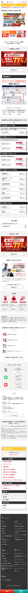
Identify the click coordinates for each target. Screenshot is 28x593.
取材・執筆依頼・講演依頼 (6, 563)
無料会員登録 (3, 526)
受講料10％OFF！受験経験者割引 (10, 472)
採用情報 (2, 556)
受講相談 (2, 531)
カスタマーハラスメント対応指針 (20, 534)
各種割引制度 (6, 466)
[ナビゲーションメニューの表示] (2, 1)
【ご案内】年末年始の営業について (8, 408)
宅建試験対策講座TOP (8, 448)
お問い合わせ (3, 533)
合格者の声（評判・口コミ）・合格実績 (11, 485)
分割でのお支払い (4, 544)
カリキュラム (6, 494)
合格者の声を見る (14, 69)
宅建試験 (14, 5)
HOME (2, 521)
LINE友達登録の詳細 (18, 379)
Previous (2, 20)
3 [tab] (15, 28)
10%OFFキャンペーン (19, 7)
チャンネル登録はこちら (18, 386)
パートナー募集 (4, 560)
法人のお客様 (3, 558)
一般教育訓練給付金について (20, 539)
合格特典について (6, 488)
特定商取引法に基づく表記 (19, 526)
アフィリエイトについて (19, 528)
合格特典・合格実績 (7, 483)
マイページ (3, 523)
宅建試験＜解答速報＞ (7, 461)
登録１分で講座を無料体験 (8, 477)
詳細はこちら (5, 309)
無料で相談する (14, 287)
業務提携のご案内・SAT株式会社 (7, 565)
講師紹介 (5, 505)
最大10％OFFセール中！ (14, 454)
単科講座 (5, 497)
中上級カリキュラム (20, 110)
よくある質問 (3, 542)
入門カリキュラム (11, 110)
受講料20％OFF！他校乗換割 (9, 469)
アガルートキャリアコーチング (20, 562)
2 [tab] (14, 28)
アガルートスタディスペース (19, 568)
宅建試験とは (5, 316)
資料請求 (2, 528)
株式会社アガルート (4, 553)
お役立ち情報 (6, 502)
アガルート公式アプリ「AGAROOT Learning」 (13, 480)
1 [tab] (12, 28)
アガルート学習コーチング (19, 553)
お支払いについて (18, 537)
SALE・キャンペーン (7, 464)
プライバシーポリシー (18, 523)
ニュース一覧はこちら (14, 415)
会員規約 (16, 521)
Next (26, 20)
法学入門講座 (6, 499)
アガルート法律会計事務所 (6, 580)
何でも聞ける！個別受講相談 (9, 474)
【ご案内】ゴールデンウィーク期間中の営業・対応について (12, 403)
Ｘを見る (18, 372)
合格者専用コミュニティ (5, 539)
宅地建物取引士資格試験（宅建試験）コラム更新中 (13, 358)
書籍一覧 (16, 570)
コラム (4, 507)
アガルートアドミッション (19, 559)
